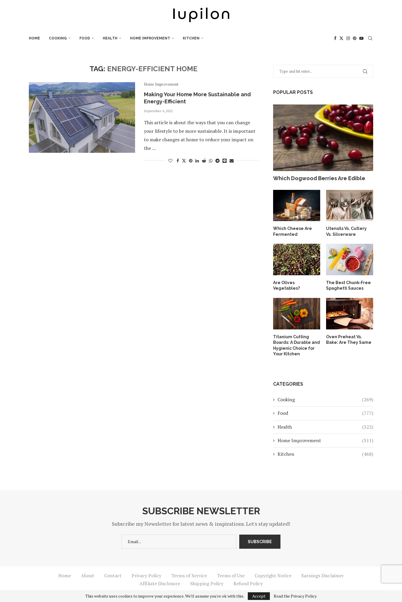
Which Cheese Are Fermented (292, 231)
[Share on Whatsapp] (210, 160)
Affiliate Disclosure (159, 583)
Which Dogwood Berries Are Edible (319, 178)
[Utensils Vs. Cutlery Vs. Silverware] (349, 205)
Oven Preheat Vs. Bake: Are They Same (348, 339)
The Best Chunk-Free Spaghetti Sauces (348, 285)
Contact (113, 575)
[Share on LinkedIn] (197, 160)
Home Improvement (150, 38)
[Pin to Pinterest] (190, 160)
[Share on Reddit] (204, 160)
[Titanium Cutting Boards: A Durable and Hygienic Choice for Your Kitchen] (296, 313)
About (87, 575)
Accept (258, 596)
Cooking (58, 38)
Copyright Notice (273, 575)
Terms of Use (231, 575)
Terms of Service (189, 575)
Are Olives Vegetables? (286, 285)
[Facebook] (335, 38)
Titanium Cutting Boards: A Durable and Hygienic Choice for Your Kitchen (296, 345)
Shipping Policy (206, 583)
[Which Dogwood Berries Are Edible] (323, 138)
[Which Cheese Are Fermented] (296, 205)
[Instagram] (348, 38)
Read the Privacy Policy (295, 596)
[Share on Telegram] (217, 160)
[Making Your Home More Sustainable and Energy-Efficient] (82, 117)
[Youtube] (361, 38)
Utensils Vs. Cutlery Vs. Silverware (346, 231)
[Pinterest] (354, 38)
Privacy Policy (146, 575)
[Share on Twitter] (184, 160)
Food (84, 38)
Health (110, 38)
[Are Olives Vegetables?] (296, 259)
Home (34, 38)
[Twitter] (341, 38)
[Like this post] (170, 160)
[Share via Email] (232, 160)
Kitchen (191, 38)
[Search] (370, 38)
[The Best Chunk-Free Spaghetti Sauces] (349, 259)
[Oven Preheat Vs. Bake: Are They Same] (349, 313)
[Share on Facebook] (178, 160)
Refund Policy (248, 583)
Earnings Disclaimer (322, 575)
